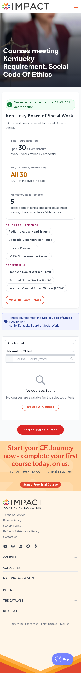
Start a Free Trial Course (40, 484)
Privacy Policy (12, 520)
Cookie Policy (12, 526)
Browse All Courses (40, 406)
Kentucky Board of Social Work (39, 116)
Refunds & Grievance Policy (21, 531)
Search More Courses (40, 430)
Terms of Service (14, 514)
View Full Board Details (25, 300)
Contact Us (10, 537)
